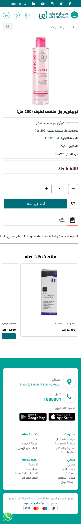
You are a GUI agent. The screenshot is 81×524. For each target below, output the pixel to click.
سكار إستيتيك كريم (65, 323)
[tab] (72, 220)
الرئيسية (33, 464)
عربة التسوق (68, 482)
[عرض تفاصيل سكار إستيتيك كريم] (49, 292)
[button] (26, 15)
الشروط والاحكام (65, 447)
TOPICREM (52, 138)
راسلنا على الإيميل (27, 447)
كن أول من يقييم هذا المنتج (50, 122)
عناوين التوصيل (66, 477)
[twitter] (61, 3)
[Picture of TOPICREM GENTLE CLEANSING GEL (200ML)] (40, 70)
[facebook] (70, 3)
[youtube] (43, 3)
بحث (35, 438)
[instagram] (52, 3)
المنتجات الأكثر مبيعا (26, 473)
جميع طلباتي (68, 468)
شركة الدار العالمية (34, 502)
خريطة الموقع (30, 443)
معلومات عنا (68, 452)
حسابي (71, 464)
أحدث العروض (30, 477)
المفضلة (70, 473)
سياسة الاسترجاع (65, 438)
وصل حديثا (32, 468)
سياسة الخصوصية (65, 443)
